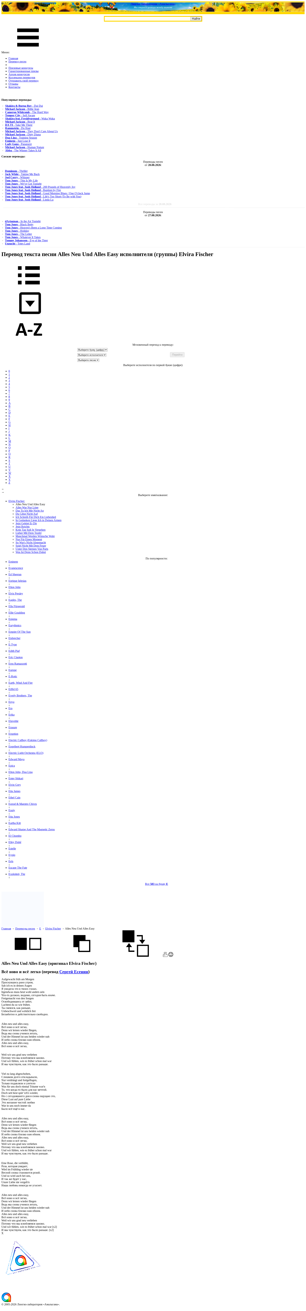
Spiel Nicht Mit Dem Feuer (31, 545)
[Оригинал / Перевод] (135, 955)
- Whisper (17, 177)
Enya (11, 701)
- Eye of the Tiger (26, 240)
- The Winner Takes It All (23, 150)
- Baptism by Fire (33, 190)
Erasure (12, 727)
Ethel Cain (14, 797)
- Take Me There (18, 124)
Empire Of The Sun (19, 631)
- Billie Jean (22, 109)
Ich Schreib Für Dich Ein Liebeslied (36, 517)
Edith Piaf (14, 650)
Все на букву (156, 883)
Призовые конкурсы (20, 67)
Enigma (12, 619)
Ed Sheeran (14, 574)
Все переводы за (154, 204)
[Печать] (165, 955)
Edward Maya (16, 759)
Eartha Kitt (14, 823)
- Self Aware (20, 115)
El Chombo (14, 835)
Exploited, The (16, 874)
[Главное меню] (28, 49)
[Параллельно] (28, 955)
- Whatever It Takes (23, 237)
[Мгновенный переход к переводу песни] (28, 314)
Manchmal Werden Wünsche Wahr (35, 536)
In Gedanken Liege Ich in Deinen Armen (38, 520)
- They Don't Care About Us (31, 131)
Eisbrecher (14, 638)
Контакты (14, 87)
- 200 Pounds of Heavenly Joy (40, 186)
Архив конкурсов (19, 74)
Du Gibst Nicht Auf (27, 513)
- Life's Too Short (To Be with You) (43, 196)
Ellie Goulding (16, 612)
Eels (10, 861)
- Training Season (21, 137)
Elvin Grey (14, 784)
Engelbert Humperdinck (21, 746)
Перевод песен (17, 61)
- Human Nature (24, 147)
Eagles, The (15, 599)
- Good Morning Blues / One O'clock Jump (47, 193)
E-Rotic (12, 676)
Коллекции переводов (21, 77)
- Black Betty (19, 224)
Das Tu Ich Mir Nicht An (30, 510)
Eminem (13, 561)
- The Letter (18, 234)
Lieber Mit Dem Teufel (28, 532)
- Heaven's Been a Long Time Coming (33, 227)
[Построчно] (81, 955)
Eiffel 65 (13, 689)
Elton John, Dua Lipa (20, 772)
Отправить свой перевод (23, 80)
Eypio (11, 854)
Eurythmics (14, 625)
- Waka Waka (30, 118)
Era (10, 708)
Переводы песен (25, 928)
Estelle (12, 848)
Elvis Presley (15, 593)
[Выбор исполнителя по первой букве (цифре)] (28, 341)
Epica (11, 765)
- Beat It (20, 121)
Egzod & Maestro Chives (22, 803)
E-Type (12, 644)
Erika (11, 714)
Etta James (14, 791)
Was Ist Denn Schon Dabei (31, 552)
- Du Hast (17, 128)
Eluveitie (13, 721)
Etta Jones (14, 816)
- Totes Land (17, 243)
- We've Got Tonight (23, 183)
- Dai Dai (24, 105)
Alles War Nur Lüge (27, 507)
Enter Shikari (15, 778)
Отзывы (13, 83)
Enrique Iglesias (17, 580)
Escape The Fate (17, 867)
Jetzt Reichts (23, 526)
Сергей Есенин (73, 971)
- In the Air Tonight (23, 221)
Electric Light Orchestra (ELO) (25, 752)
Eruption (13, 733)
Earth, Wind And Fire (20, 682)
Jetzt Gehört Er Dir (26, 523)
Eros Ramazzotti (17, 663)
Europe (12, 670)
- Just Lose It (17, 140)
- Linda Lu (29, 199)
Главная (13, 58)
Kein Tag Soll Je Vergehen (31, 529)
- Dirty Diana (23, 134)
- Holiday (17, 230)
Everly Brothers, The (20, 695)
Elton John (14, 587)
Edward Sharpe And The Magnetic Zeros (31, 829)
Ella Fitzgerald (16, 606)
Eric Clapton (15, 657)
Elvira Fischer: (16, 501)
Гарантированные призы (23, 71)
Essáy (11, 810)
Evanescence (15, 568)
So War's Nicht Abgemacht (31, 542)
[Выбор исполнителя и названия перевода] (28, 286)
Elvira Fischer (53, 928)
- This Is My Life (21, 180)
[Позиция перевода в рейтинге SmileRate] (170, 955)
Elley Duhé (14, 842)
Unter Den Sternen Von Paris (32, 548)
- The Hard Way (27, 112)
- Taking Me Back (22, 174)
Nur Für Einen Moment (29, 539)
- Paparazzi (18, 144)
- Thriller (16, 170)
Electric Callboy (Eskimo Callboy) (27, 740)
